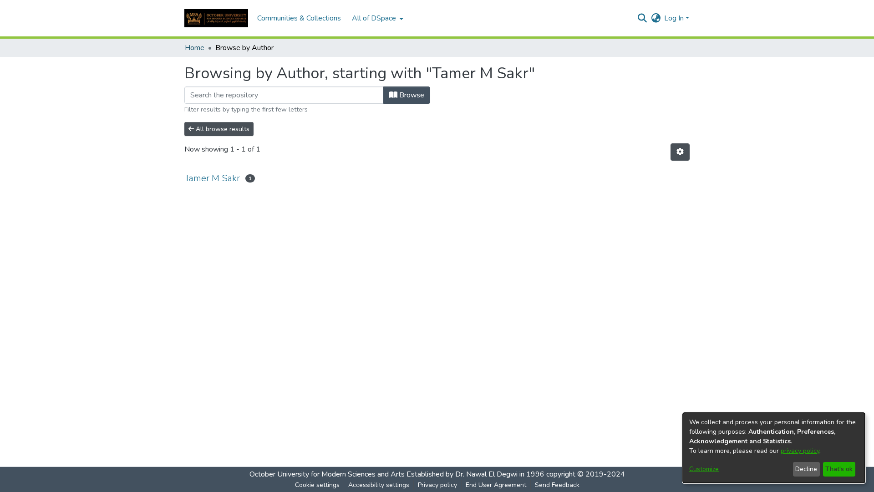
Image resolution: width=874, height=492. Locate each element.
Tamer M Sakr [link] (212, 178)
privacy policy (800, 450)
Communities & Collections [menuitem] (299, 18)
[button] (216, 18)
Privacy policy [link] (437, 485)
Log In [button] (675, 18)
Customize (704, 469)
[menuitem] (376, 18)
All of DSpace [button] (374, 18)
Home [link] (194, 48)
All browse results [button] (221, 129)
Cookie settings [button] (317, 485)
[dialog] (774, 448)
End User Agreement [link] (496, 485)
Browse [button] (410, 95)
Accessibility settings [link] (378, 485)
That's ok (839, 469)
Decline (806, 469)
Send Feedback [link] (557, 485)
